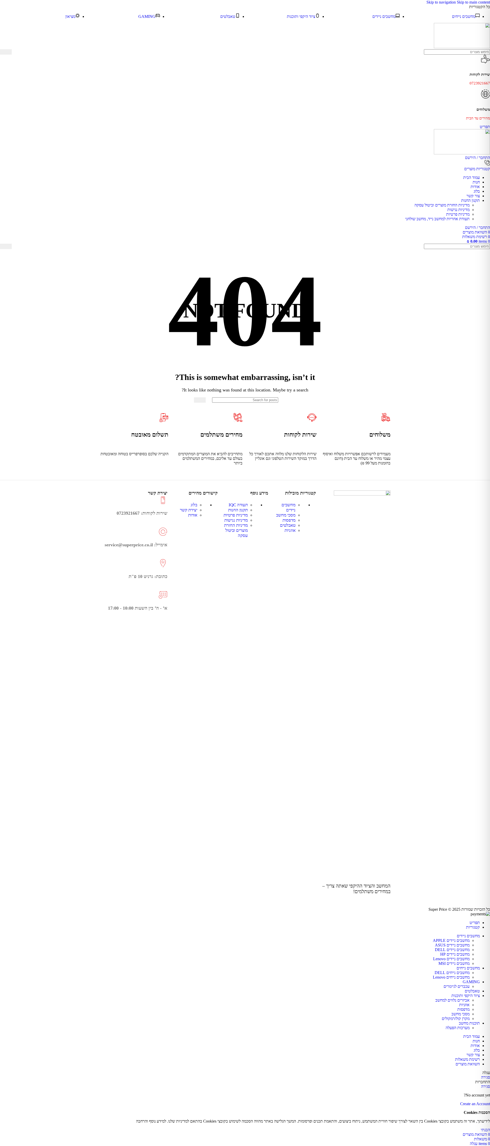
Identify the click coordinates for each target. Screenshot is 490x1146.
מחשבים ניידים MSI (454, 963)
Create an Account (475, 1104)
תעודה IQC (238, 504)
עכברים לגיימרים (457, 986)
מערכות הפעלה (458, 1028)
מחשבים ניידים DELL (452, 949)
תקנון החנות (238, 510)
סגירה (485, 1077)
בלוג (194, 504)
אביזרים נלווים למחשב (452, 1000)
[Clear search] (15, 52)
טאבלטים (288, 525)
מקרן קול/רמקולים (456, 1018)
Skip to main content (473, 2)
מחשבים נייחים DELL (452, 972)
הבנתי (485, 1130)
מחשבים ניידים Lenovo (451, 959)
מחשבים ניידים (288, 507)
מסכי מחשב (286, 515)
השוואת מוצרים (468, 1064)
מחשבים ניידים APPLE (451, 940)
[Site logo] (462, 47)
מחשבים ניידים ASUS (452, 945)
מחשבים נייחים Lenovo (451, 977)
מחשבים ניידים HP (455, 954)
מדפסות (289, 520)
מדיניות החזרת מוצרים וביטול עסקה (442, 205)
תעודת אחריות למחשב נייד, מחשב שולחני (437, 219)
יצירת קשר (188, 510)
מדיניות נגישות (458, 209)
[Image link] (362, 494)
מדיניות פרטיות (458, 214)
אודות (192, 515)
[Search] (6, 52)
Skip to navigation (441, 2)
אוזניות (290, 530)
